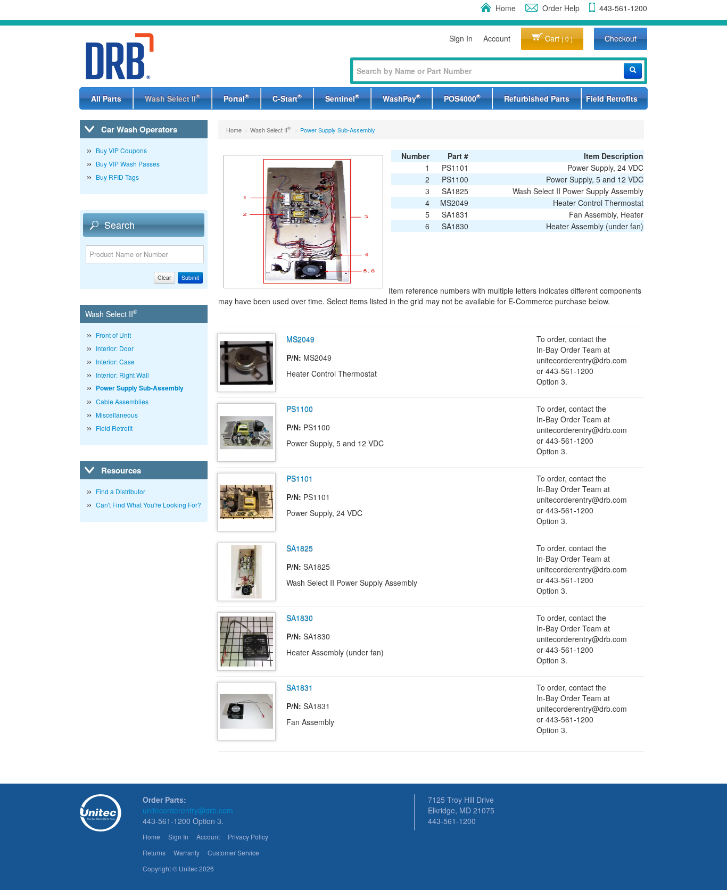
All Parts (106, 98)
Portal (236, 97)
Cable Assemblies (122, 401)
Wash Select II (172, 97)
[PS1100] (246, 431)
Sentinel (342, 97)
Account (496, 38)
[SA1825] (246, 570)
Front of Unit (113, 334)
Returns (154, 852)
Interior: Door (115, 348)
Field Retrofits (612, 98)
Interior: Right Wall (122, 374)
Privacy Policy (248, 836)
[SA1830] (246, 640)
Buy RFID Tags (117, 176)
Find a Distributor (120, 491)
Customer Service (233, 852)
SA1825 (299, 548)
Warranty (187, 852)
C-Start (287, 97)
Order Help (561, 8)
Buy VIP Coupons (121, 150)
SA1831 (299, 687)
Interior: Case (115, 361)
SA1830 (299, 617)
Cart (558, 38)
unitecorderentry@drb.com (188, 810)
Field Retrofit (114, 427)
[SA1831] (246, 709)
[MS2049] (246, 361)
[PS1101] (246, 500)
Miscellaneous (117, 414)
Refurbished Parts (536, 98)
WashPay (401, 97)
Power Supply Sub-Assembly (140, 388)
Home (505, 8)
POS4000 (462, 97)
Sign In (461, 38)
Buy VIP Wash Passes (128, 163)
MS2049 (300, 339)
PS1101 (299, 478)
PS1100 (299, 408)
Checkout (621, 38)
